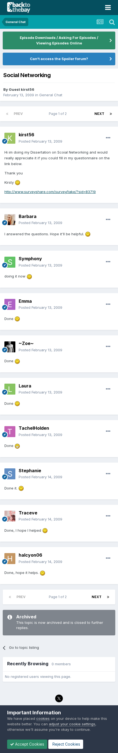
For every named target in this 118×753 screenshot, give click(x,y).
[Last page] (111, 114)
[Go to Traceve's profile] (9, 516)
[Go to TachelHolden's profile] (9, 431)
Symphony (30, 258)
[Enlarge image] (17, 182)
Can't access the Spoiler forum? (59, 58)
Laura (25, 386)
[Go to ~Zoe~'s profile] (9, 346)
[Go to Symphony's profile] (9, 262)
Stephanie (30, 470)
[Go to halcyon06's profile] (9, 558)
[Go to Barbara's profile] (9, 219)
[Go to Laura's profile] (9, 389)
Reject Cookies (65, 744)
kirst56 (26, 134)
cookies (43, 718)
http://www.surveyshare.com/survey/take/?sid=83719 (50, 191)
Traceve (28, 513)
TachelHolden (34, 428)
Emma (25, 301)
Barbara (27, 216)
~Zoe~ (26, 343)
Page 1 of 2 (58, 114)
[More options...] (108, 138)
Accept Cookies (29, 744)
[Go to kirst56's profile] (9, 138)
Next (99, 114)
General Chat (50, 95)
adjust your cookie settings (72, 724)
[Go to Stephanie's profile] (9, 473)
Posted (40, 141)
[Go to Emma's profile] (9, 304)
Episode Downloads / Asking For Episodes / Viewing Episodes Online (59, 40)
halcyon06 (30, 555)
